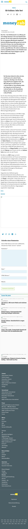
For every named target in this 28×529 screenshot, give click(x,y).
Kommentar (4, 248)
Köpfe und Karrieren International (10, 399)
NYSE (2, 191)
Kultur (3, 452)
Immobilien (4, 482)
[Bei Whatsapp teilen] (14, 14)
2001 (25, 523)
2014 (11, 521)
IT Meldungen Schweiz (7, 438)
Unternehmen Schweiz (7, 375)
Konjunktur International (8, 395)
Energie (3, 471)
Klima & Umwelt (6, 469)
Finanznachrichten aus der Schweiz (10, 405)
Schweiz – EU (5, 480)
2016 (5, 521)
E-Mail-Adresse (5, 275)
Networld (4, 447)
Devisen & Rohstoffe (7, 427)
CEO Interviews (5, 463)
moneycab (5, 30)
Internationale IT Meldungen (9, 440)
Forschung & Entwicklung (8, 476)
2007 (6, 523)
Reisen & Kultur (5, 451)
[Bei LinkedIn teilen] (17, 14)
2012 (17, 521)
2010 (22, 521)
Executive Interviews (7, 465)
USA (3, 423)
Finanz (3, 403)
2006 (9, 523)
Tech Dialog (4, 445)
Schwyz (3, 386)
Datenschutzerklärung (14, 503)
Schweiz (4, 373)
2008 (3, 523)
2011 (19, 521)
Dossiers (4, 475)
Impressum (14, 499)
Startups (4, 430)
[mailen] (20, 14)
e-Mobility (4, 473)
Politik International (7, 394)
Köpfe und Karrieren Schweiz (9, 382)
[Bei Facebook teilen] (11, 14)
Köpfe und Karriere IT (7, 441)
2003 (19, 523)
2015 (8, 521)
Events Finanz (5, 412)
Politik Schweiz (5, 377)
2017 (2, 521)
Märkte (14, 8)
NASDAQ (3, 194)
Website (3, 281)
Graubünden (5, 384)
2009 (25, 521)
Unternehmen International (8, 392)
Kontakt (14, 506)
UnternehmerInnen (6, 486)
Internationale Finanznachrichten (10, 408)
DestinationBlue (6, 458)
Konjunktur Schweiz (7, 379)
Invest (3, 414)
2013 (14, 521)
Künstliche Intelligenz (7, 434)
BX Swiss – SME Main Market (9, 406)
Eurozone (4, 421)
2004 (16, 523)
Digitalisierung (5, 436)
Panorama (4, 397)
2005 (12, 523)
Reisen (3, 456)
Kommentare (5, 484)
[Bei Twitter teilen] (8, 14)
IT (2, 432)
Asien (3, 419)
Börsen (3, 425)
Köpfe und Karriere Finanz (8, 410)
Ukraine (4, 478)
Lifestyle (4, 454)
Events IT (4, 443)
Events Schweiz (5, 381)
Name (3, 269)
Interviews (4, 462)
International (5, 390)
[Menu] (2, 2)
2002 (22, 523)
